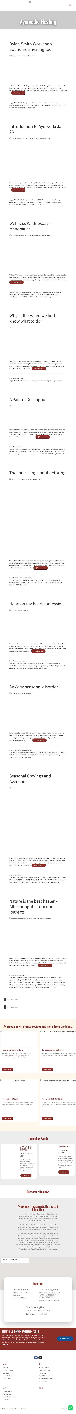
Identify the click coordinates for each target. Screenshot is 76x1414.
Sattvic (41, 668)
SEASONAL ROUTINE (48, 454)
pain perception (36, 454)
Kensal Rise (62, 105)
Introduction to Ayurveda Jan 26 (36, 129)
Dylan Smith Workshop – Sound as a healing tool (32, 46)
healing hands (47, 666)
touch (45, 668)
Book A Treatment (44, 1367)
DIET (43, 202)
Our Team (6, 1373)
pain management (25, 454)
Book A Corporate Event (46, 1378)
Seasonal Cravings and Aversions (30, 778)
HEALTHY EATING (38, 582)
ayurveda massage (34, 977)
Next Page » (14, 999)
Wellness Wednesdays (44, 297)
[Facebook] (36, 1357)
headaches (38, 451)
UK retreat (43, 987)
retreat (62, 985)
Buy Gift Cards (43, 1381)
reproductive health (15, 297)
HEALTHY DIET (27, 755)
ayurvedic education (42, 292)
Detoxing (23, 582)
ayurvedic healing (54, 200)
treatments (32, 1342)
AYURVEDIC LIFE (20, 105)
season (64, 880)
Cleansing (36, 294)
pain (60, 381)
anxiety (20, 752)
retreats (40, 1342)
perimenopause (53, 294)
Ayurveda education (31, 103)
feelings (40, 666)
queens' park (13, 108)
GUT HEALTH (20, 880)
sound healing (30, 108)
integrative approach (52, 381)
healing (56, 982)
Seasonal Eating (21, 204)
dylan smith (54, 105)
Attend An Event (43, 1373)
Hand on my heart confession (36, 603)
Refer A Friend (7, 1378)
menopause (44, 294)
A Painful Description (28, 399)
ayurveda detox (22, 977)
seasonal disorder (43, 755)
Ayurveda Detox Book (9, 1376)
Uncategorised (27, 578)
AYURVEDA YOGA (45, 977)
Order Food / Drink (44, 1370)
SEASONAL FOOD (21, 585)
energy (35, 666)
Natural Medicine (32, 668)
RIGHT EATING (51, 880)
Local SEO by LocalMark (67, 1408)
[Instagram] (40, 1357)
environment (40, 982)
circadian (23, 202)
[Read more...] (19, 92)
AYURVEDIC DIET (50, 103)
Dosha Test (6, 1399)
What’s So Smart (8, 1370)
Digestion (48, 202)
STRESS (29, 204)
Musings (19, 447)
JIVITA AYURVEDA (47, 451)
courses (5, 1344)
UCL (63, 454)
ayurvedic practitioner (32, 105)
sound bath (21, 108)
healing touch (57, 666)
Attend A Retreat (43, 1376)
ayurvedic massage (26, 666)
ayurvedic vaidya (45, 105)
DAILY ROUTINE (31, 202)
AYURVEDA (21, 103)
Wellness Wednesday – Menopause (30, 226)
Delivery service (31, 1314)
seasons (56, 882)
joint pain (57, 451)
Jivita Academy (7, 1391)
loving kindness (22, 668)
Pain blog (20, 378)
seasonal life (36, 882)
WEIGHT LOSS (36, 204)
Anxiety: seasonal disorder (33, 687)
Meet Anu (5, 1367)
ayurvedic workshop (26, 294)
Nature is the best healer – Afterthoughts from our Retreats (33, 906)
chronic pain (41, 381)
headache (31, 451)
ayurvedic (41, 103)
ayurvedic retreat (49, 980)
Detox (39, 202)
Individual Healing (30, 985)
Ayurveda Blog (7, 1394)
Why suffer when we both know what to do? (32, 318)
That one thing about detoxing (37, 472)
